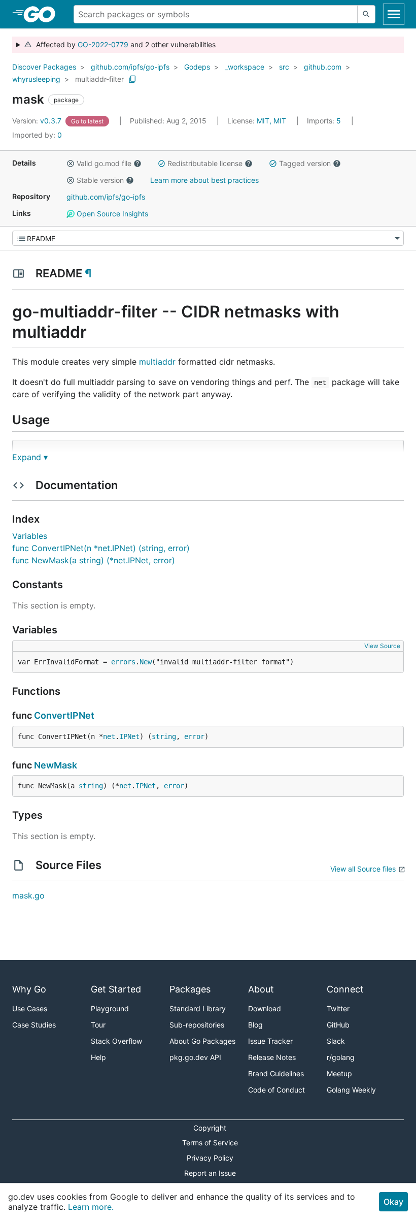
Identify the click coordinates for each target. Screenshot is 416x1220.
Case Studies (34, 1024)
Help (98, 1057)
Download (264, 1008)
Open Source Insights (111, 213)
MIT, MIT (271, 120)
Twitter (338, 1008)
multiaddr (157, 362)
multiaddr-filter (99, 79)
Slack (336, 1041)
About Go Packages (202, 1041)
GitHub (338, 1024)
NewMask (55, 765)
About (261, 989)
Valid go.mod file (104, 163)
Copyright (209, 1127)
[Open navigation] (394, 14)
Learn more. (91, 1207)
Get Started (116, 989)
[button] (70, 163)
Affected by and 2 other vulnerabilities (124, 44)
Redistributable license (205, 163)
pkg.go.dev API (195, 1057)
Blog (255, 1024)
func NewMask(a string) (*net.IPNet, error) (93, 560)
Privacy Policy (210, 1157)
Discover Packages (44, 66)
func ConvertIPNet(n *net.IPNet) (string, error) (101, 548)
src (284, 66)
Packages (190, 989)
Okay (393, 1202)
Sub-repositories (196, 1024)
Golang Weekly (351, 1089)
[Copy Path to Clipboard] (132, 79)
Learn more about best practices (204, 180)
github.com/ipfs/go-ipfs (130, 66)
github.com (322, 66)
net (109, 736)
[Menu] (208, 238)
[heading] (43, 14)
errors (123, 662)
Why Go (29, 989)
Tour (98, 1024)
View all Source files (363, 868)
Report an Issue (210, 1173)
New (146, 662)
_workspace (244, 66)
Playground (110, 1008)
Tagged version (305, 163)
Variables (29, 536)
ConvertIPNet (64, 715)
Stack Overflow (116, 1041)
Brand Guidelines (276, 1073)
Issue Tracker (270, 1041)
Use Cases (29, 1008)
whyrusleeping (36, 79)
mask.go (28, 895)
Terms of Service (210, 1142)
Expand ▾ (30, 457)
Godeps (197, 66)
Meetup (339, 1073)
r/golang (341, 1057)
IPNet (129, 736)
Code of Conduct (276, 1089)
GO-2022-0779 (103, 44)
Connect (345, 989)
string (164, 736)
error (194, 736)
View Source (382, 646)
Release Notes (272, 1057)
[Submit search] (366, 14)
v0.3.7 (37, 120)
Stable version (100, 180)
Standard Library (197, 1008)
